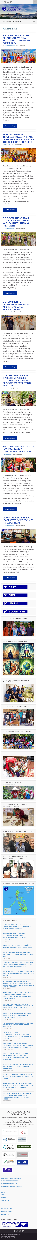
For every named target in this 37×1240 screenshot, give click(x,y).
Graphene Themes (13, 1237)
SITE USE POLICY (6, 1206)
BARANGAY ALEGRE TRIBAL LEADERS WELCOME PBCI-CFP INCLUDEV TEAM (18, 520)
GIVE (2, 1195)
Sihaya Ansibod (7, 144)
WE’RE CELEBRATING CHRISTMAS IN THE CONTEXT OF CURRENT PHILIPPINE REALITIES (18, 1025)
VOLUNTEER (5, 1200)
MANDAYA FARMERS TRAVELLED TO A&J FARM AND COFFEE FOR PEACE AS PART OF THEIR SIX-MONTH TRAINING (18, 138)
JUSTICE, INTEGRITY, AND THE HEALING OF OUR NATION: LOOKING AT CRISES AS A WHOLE (18, 1076)
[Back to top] (33, 1236)
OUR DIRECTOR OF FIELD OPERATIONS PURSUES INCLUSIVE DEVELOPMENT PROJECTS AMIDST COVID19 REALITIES (17, 380)
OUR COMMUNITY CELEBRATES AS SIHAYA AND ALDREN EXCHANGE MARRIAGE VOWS (17, 306)
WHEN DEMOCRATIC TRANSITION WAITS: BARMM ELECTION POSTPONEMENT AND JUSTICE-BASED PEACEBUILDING (18, 1085)
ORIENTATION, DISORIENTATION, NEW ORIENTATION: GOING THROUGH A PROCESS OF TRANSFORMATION (17, 1015)
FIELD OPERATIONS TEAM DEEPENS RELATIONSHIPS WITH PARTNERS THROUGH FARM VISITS (16, 222)
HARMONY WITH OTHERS (9, 1183)
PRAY (3, 1192)
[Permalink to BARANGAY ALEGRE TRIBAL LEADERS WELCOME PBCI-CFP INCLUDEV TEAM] (18, 535)
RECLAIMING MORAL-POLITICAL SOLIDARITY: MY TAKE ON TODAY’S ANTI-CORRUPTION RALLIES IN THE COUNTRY (18, 1045)
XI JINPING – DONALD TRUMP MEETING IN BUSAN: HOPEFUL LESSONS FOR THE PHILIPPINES (18, 1066)
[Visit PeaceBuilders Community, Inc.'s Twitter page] (11, 1)
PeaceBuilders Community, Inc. (12, 21)
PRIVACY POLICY (6, 1209)
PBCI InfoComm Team (9, 45)
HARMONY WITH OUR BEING (10, 1181)
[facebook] (2, 1)
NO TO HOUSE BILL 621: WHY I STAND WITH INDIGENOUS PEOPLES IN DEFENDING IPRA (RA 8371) (18, 973)
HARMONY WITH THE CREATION (11, 1186)
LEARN (3, 1197)
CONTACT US (5, 1214)
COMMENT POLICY (7, 1211)
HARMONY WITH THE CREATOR (11, 1178)
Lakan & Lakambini (8, 312)
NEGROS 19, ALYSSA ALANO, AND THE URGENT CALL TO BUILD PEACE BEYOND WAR (18, 954)
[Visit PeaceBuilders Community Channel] (8, 1)
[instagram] (5, 1)
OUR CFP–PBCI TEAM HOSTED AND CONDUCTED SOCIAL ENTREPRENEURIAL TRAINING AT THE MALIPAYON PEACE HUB (18, 1006)
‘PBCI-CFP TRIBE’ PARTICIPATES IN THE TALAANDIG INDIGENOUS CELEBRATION (18, 449)
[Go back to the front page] (18, 11)
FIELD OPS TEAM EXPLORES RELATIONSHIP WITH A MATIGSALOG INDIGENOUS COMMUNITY (17, 39)
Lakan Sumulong (8, 388)
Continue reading (10, 126)
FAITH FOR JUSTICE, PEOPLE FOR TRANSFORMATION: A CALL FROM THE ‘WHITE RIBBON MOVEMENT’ (17, 926)
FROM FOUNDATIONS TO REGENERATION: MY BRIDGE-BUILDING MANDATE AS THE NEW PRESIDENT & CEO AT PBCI (18, 964)
